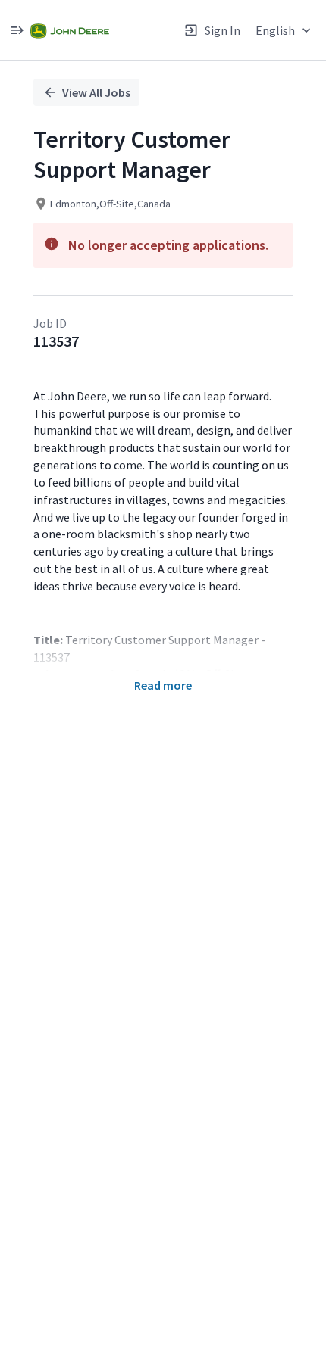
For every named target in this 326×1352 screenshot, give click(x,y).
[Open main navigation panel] (16, 30)
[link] (69, 30)
